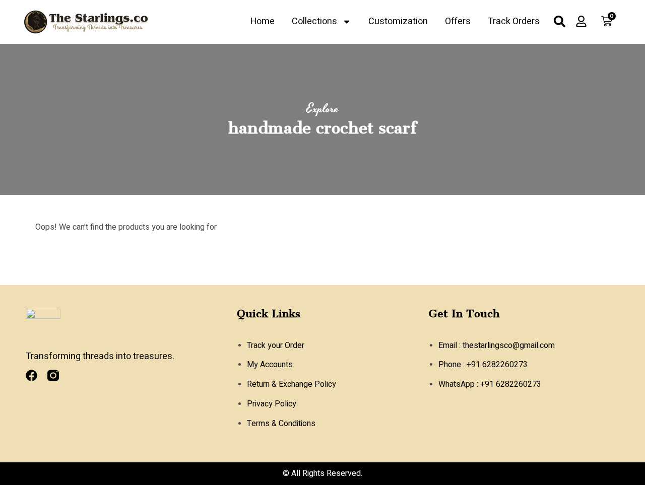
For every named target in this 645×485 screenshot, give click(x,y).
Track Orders (514, 21)
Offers (458, 21)
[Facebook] (31, 375)
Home (262, 21)
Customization (398, 21)
